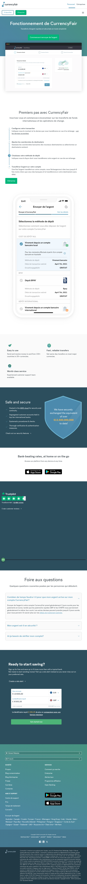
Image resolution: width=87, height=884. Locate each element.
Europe (31, 819)
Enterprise (48, 773)
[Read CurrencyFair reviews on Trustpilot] (14, 499)
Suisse (15, 824)
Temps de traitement (12, 806)
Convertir (8, 810)
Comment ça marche (52, 769)
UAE (30, 824)
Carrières (8, 785)
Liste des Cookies (35, 836)
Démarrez (11, 181)
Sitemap (64, 836)
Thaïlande (23, 824)
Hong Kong (55, 819)
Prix (6, 802)
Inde (62, 819)
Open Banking (50, 785)
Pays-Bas (17, 822)
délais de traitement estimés (51, 613)
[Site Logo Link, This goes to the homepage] (10, 4)
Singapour (58, 822)
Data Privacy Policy (25, 836)
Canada (16, 819)
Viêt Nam (58, 824)
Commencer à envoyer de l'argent (43, 37)
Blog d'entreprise (11, 777)
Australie (9, 819)
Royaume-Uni (39, 824)
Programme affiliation (53, 781)
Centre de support (12, 798)
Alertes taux (49, 777)
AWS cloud (24, 408)
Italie (74, 819)
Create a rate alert (16, 681)
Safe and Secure (57, 836)
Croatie (24, 819)
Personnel (71, 4)
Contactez (9, 789)
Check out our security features (17, 433)
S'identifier (8, 12)
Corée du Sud (69, 822)
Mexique (9, 822)
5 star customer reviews (10, 509)
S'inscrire (21, 12)
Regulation (49, 836)
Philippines (41, 822)
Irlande (68, 819)
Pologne (50, 822)
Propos (8, 769)
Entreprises (81, 4)
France (37, 819)
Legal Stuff (42, 836)
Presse (7, 781)
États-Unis (49, 824)
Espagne (9, 824)
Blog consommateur (12, 773)
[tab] (43, 133)
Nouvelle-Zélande (28, 822)
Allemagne (46, 819)
